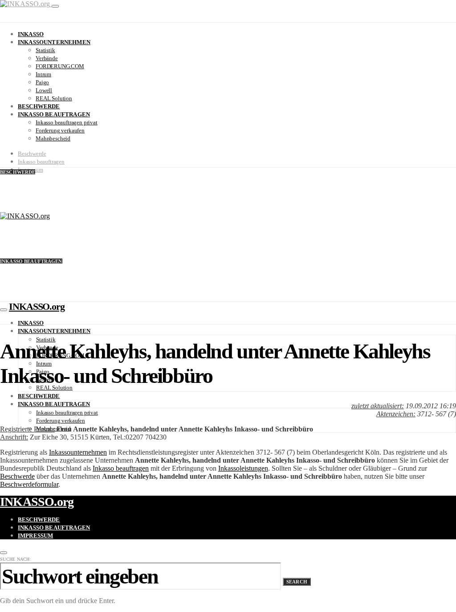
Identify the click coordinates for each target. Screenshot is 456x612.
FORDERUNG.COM (60, 66)
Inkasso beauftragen (54, 114)
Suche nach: (15, 559)
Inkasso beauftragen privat (67, 122)
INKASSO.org (37, 306)
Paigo (42, 82)
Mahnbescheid (53, 138)
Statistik (45, 50)
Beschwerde (39, 106)
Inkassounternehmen (54, 42)
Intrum (43, 74)
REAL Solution (54, 98)
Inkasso (31, 34)
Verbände (47, 58)
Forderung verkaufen (60, 130)
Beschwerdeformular (29, 484)
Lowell (44, 90)
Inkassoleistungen (243, 468)
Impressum (35, 535)
